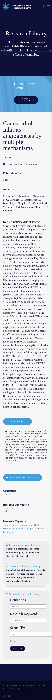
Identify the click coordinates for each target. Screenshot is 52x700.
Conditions (9, 490)
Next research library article (25, 573)
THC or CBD (9, 508)
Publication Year (13, 173)
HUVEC (7, 528)
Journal (7, 156)
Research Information (16, 504)
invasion (19, 528)
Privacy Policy (41, 685)
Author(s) (9, 189)
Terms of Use (7, 689)
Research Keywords (14, 521)
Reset (13, 641)
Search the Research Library (25, 594)
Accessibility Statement (21, 689)
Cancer (7, 494)
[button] (48, 6)
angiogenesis (10, 524)
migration (31, 528)
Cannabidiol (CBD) (30, 524)
